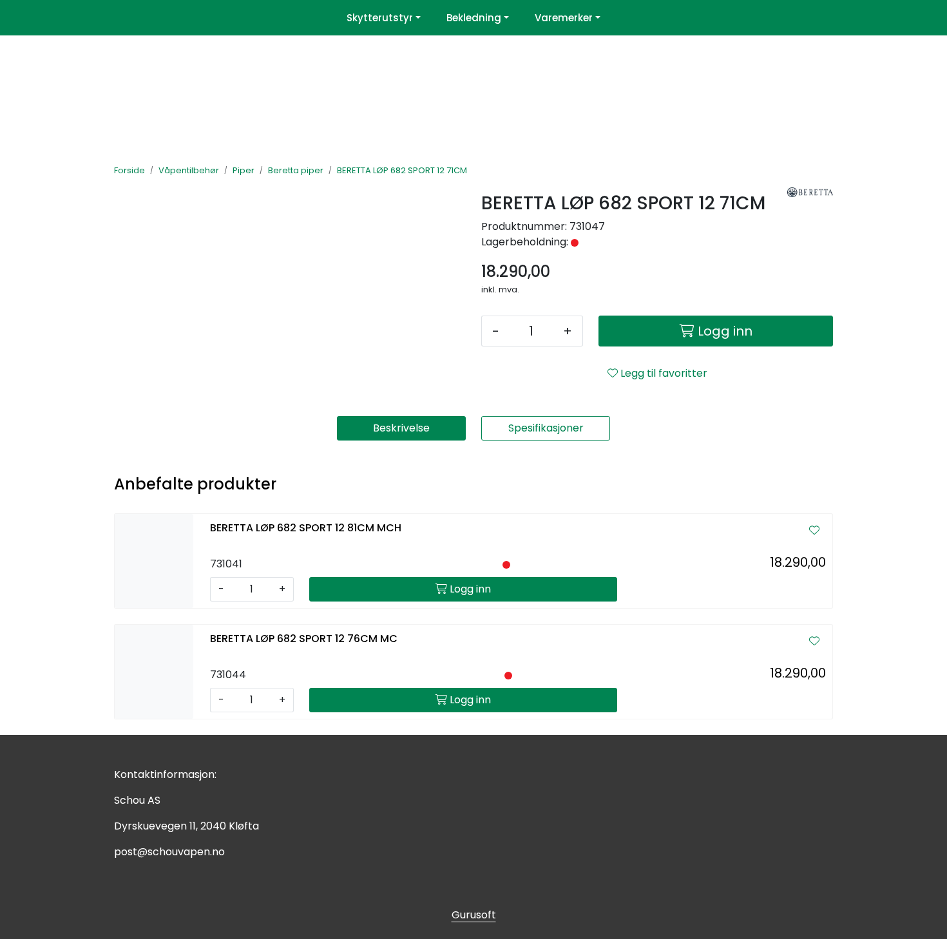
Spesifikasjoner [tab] (546, 428)
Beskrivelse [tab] (401, 428)
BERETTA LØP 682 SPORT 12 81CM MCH (305, 527)
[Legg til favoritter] (814, 530)
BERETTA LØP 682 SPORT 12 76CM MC (303, 638)
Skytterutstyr (380, 17)
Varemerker (564, 17)
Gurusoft (474, 914)
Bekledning (473, 17)
